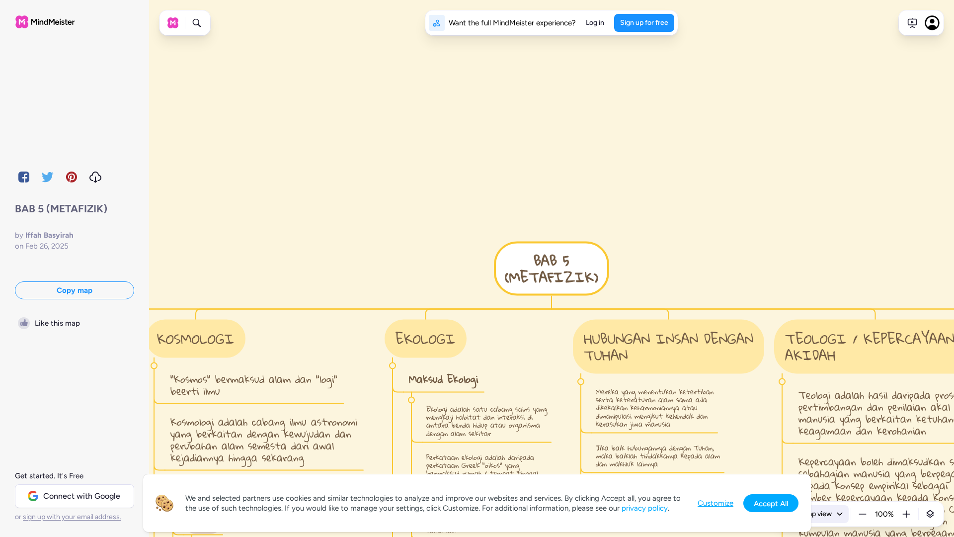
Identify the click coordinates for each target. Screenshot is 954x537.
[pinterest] (71, 177)
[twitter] (48, 177)
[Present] (912, 23)
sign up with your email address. (72, 517)
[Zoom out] (863, 514)
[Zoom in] (906, 514)
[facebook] (24, 177)
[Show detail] (930, 514)
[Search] (197, 23)
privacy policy (645, 508)
